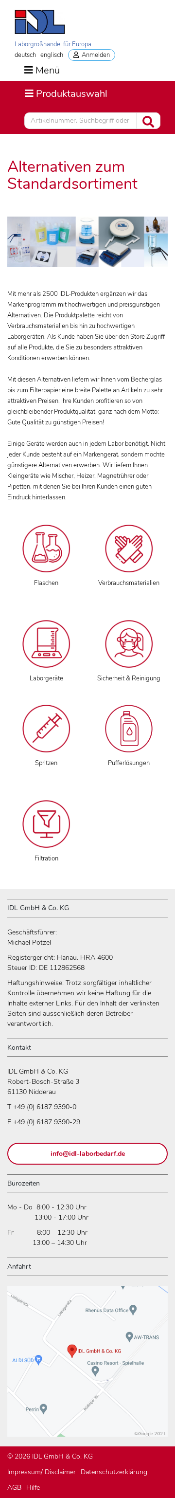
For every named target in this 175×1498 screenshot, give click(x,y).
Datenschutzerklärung (114, 1472)
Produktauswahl (65, 93)
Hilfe (33, 1487)
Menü (47, 70)
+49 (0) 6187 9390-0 (44, 1107)
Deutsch (25, 55)
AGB (14, 1487)
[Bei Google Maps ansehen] (87, 1365)
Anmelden (94, 55)
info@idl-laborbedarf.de (88, 1153)
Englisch (51, 55)
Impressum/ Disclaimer (41, 1472)
